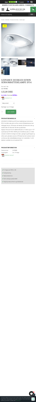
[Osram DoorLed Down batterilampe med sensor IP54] (5, 62)
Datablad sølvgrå (9, 155)
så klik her (18, 400)
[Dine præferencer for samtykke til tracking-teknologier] (33, 399)
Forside (2, 19)
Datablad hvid (8, 98)
